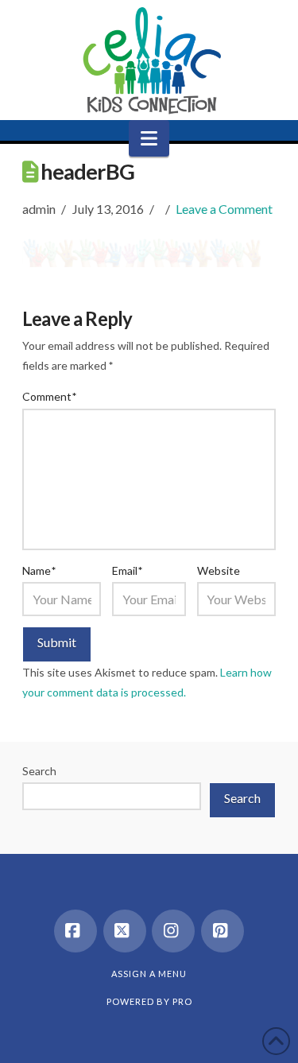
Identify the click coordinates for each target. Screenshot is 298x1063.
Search (39, 771)
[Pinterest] (222, 931)
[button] (149, 138)
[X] (124, 931)
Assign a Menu (149, 973)
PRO (182, 1001)
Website (218, 570)
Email (127, 570)
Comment (49, 396)
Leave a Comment (224, 208)
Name (39, 570)
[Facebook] (75, 931)
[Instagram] (173, 931)
